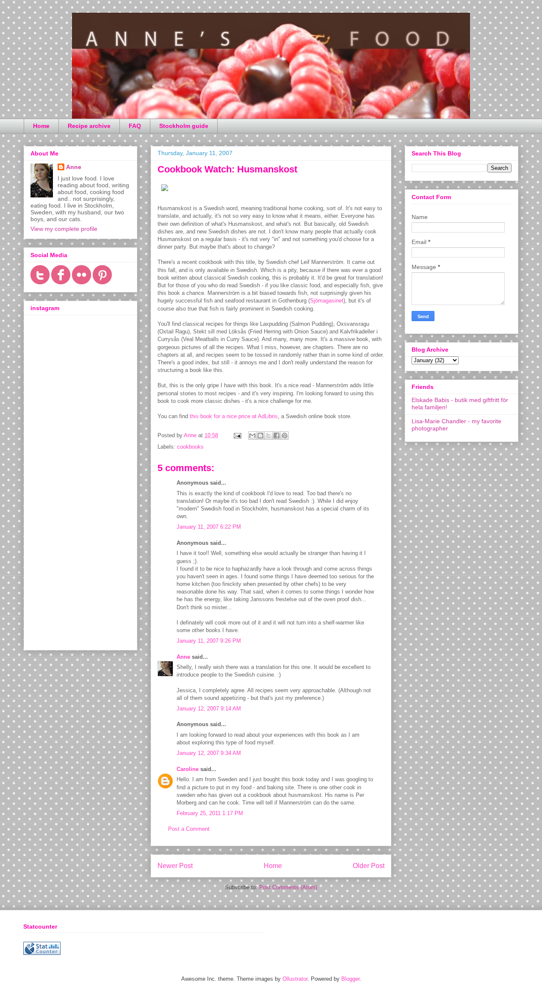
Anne (183, 657)
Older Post (368, 865)
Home (41, 125)
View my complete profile (63, 228)
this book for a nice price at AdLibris (234, 416)
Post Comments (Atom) (288, 887)
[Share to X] (268, 435)
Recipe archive (89, 125)
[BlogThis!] (260, 435)
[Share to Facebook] (276, 435)
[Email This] (252, 435)
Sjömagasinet (326, 300)
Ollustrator (294, 979)
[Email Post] (237, 435)
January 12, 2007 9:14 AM (209, 708)
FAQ (135, 125)
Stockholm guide (183, 125)
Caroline (188, 769)
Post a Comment (189, 829)
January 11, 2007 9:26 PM (209, 641)
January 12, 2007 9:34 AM (209, 753)
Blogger (350, 979)
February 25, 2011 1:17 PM (210, 813)
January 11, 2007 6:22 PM (209, 527)
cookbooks (190, 447)
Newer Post (175, 865)
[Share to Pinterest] (284, 435)
